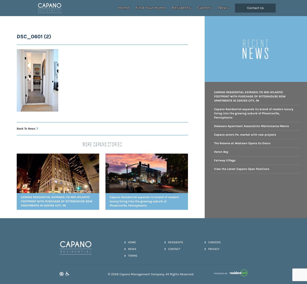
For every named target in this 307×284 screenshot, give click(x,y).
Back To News (26, 128)
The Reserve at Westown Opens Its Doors (242, 143)
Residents (181, 7)
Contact (174, 249)
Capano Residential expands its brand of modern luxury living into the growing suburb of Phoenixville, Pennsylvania (253, 113)
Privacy (213, 249)
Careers (204, 7)
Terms (132, 255)
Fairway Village (224, 160)
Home (123, 7)
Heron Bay (221, 152)
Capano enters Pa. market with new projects (245, 134)
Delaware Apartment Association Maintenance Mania (251, 126)
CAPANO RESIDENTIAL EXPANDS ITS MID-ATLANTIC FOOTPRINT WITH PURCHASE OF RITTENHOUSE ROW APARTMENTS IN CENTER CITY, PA (250, 96)
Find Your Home (151, 7)
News (223, 7)
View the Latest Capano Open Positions (241, 169)
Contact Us (255, 8)
